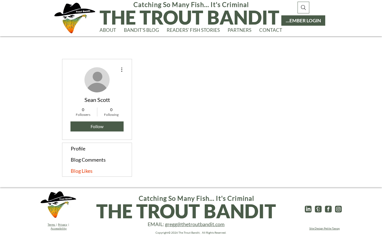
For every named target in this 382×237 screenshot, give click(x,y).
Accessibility (59, 228)
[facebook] (328, 209)
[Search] (303, 7)
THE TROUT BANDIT (189, 17)
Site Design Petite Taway (324, 228)
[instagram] (338, 209)
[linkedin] (308, 209)
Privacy (62, 224)
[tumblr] (318, 209)
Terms (51, 224)
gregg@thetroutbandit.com (195, 224)
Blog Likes (82, 171)
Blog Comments (88, 160)
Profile (78, 148)
